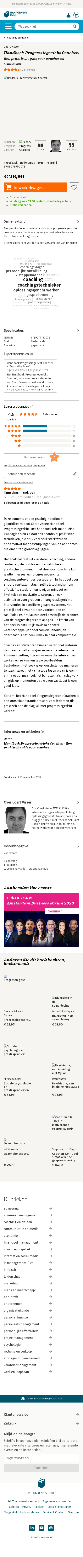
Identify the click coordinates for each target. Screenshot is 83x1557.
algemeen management (21, 1215)
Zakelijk (10, 1423)
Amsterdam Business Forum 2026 (40, 903)
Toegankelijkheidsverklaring (21, 1512)
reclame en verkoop (18, 1351)
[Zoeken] (75, 26)
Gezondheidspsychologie (17, 1153)
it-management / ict (18, 1263)
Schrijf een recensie (22, 474)
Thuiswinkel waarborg (25, 1501)
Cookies (39, 1507)
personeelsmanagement (21, 1324)
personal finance (16, 1317)
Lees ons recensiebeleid (18, 482)
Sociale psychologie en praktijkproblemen (17, 1087)
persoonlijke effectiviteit (21, 1331)
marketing (11, 1283)
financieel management (21, 1242)
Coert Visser (11, 46)
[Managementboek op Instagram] (51, 1528)
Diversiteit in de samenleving (63, 1017)
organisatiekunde (16, 1310)
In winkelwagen (29, 187)
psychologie (12, 1344)
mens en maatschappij (20, 1290)
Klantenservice (16, 1414)
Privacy (26, 1507)
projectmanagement (18, 1338)
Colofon (14, 1507)
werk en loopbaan (16, 1372)
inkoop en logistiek (17, 1249)
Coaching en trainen (18, 37)
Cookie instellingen (59, 1507)
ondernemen (13, 1304)
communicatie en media (21, 1229)
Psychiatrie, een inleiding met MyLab (65, 1085)
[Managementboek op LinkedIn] (32, 1528)
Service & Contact (53, 1512)
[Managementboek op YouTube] (41, 1528)
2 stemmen (28, 69)
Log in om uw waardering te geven (24, 465)
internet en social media (21, 1256)
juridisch (10, 1270)
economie (11, 1236)
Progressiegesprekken (17, 1020)
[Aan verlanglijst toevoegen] (74, 187)
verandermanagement (20, 1365)
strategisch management (22, 1358)
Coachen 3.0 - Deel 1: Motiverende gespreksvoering (65, 1157)
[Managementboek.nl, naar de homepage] (15, 16)
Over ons (73, 1512)
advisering (11, 1208)
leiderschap (12, 1276)
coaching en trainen (18, 1222)
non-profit (11, 1297)
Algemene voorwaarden (57, 1501)
